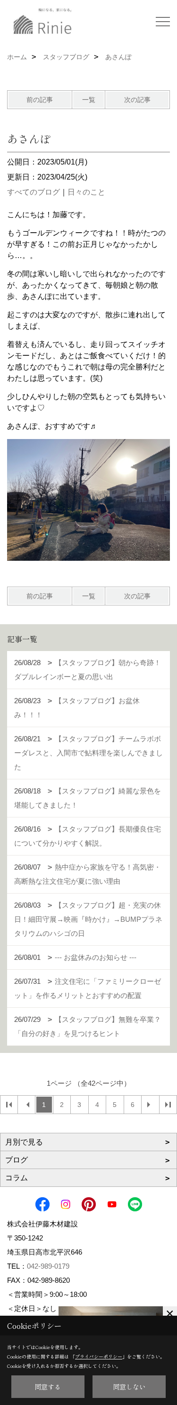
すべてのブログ (33, 192)
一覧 (88, 99)
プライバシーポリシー (98, 1356)
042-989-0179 (48, 1266)
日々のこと (86, 192)
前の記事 (39, 99)
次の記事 (137, 99)
